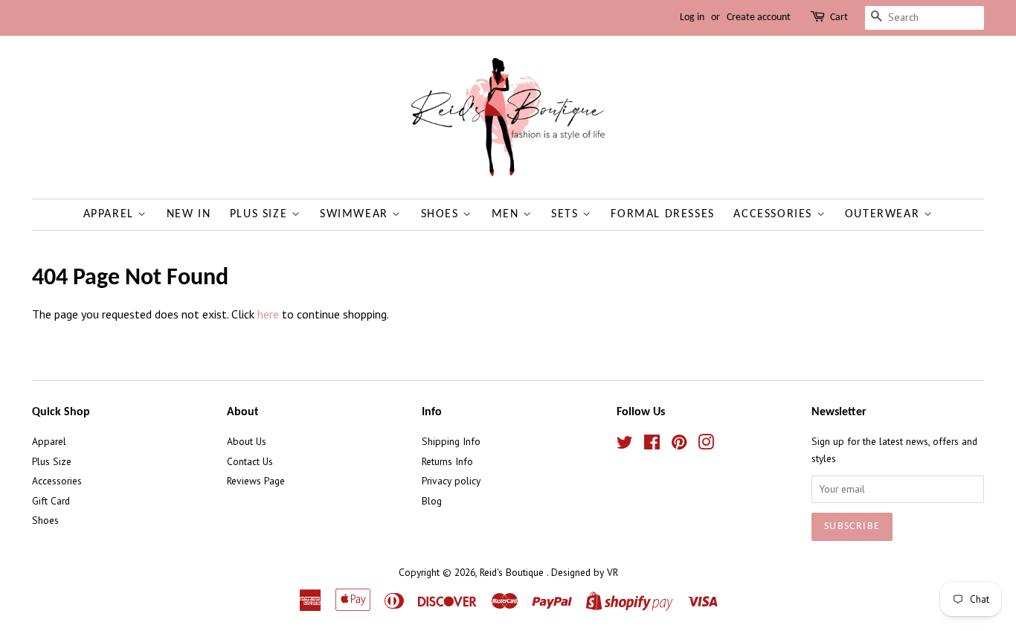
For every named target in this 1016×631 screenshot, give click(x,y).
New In (189, 214)
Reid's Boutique (513, 572)
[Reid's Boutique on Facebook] (651, 445)
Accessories (774, 214)
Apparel (110, 214)
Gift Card (51, 500)
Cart (839, 17)
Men (507, 214)
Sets (566, 214)
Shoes (442, 214)
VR (612, 572)
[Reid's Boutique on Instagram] (706, 445)
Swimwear (356, 214)
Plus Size (261, 214)
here (268, 314)
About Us (246, 441)
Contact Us (250, 461)
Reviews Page (256, 480)
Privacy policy (451, 480)
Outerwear (884, 214)
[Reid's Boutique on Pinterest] (679, 445)
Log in (692, 17)
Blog (432, 500)
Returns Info (447, 461)
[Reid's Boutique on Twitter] (625, 445)
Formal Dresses (662, 214)
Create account (759, 17)
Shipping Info (451, 441)
